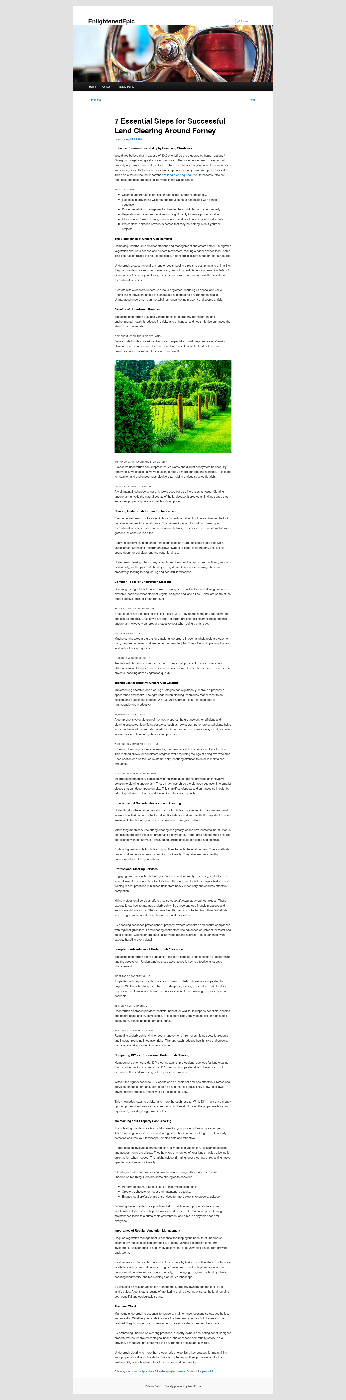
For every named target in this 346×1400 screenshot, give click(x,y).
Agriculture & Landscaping (156, 1371)
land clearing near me (182, 175)
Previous (94, 99)
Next (253, 99)
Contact (106, 86)
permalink (208, 1371)
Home (92, 86)
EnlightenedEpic (111, 21)
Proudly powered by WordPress (183, 1386)
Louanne (180, 1371)
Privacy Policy (126, 86)
